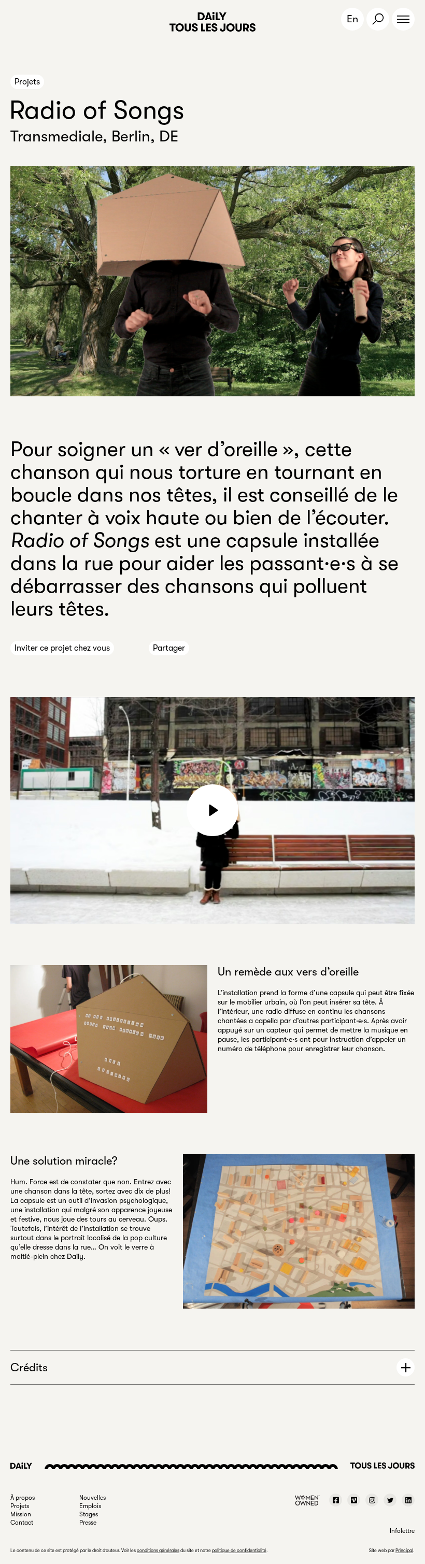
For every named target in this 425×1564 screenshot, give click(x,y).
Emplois (90, 1506)
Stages (88, 1514)
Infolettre (402, 1530)
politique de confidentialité (239, 1550)
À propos (22, 1497)
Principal (404, 1550)
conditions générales (158, 1550)
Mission (20, 1514)
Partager (169, 648)
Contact (21, 1522)
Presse (87, 1522)
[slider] (162, 910)
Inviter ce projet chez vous (62, 648)
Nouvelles (92, 1497)
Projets (27, 82)
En (352, 19)
